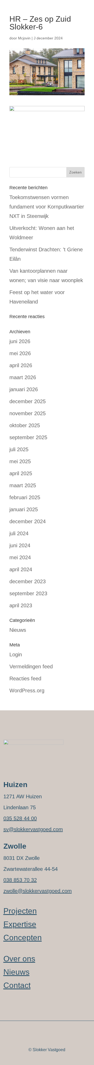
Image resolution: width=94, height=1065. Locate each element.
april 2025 (20, 473)
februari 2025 (24, 497)
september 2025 (28, 437)
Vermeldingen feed (31, 666)
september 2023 (28, 593)
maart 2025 (22, 485)
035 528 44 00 (20, 818)
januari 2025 (23, 509)
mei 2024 (20, 557)
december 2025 (27, 401)
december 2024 (27, 521)
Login (15, 654)
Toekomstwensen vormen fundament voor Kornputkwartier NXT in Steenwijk (46, 206)
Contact (17, 985)
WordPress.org (26, 690)
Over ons (19, 958)
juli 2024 (18, 533)
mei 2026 (20, 353)
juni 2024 (19, 545)
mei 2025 (20, 461)
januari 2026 (23, 389)
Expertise (19, 924)
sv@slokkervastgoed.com (33, 829)
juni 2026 (19, 341)
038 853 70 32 (20, 880)
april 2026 (20, 365)
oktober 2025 (24, 425)
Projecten (20, 911)
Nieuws (17, 630)
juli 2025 (18, 449)
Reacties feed (25, 678)
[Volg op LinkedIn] (7, 1030)
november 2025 (27, 413)
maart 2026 (22, 377)
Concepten (22, 937)
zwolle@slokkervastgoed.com (37, 891)
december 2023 (27, 581)
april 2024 (20, 569)
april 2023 (20, 605)
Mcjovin (24, 38)
